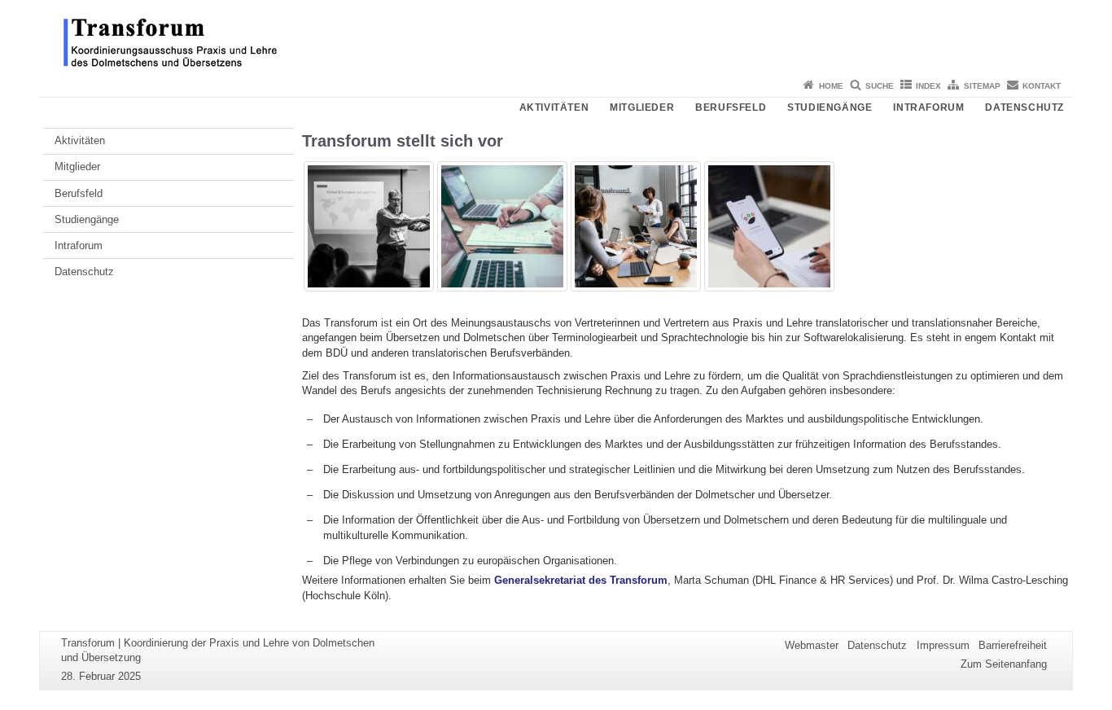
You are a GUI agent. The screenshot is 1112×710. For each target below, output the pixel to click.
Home (831, 85)
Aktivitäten (554, 107)
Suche (879, 85)
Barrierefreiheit (1012, 645)
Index (928, 85)
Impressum (943, 645)
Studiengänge (829, 107)
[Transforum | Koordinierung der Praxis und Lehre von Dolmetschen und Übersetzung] (556, 36)
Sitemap (982, 85)
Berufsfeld (730, 107)
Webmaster (811, 645)
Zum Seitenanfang (1004, 664)
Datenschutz (1024, 107)
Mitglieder (642, 107)
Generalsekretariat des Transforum (579, 580)
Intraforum (928, 107)
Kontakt (1041, 85)
